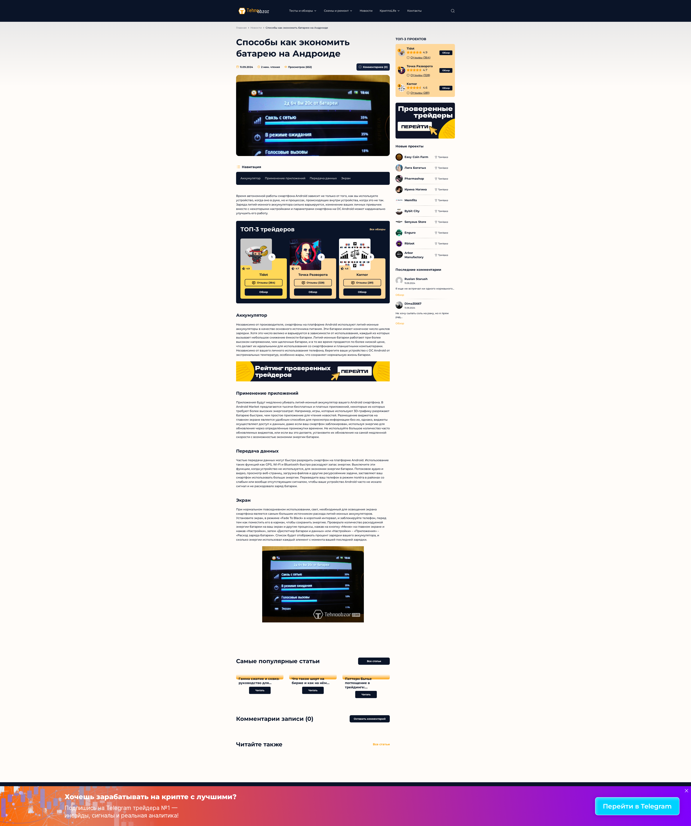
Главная (241, 27)
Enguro (410, 232)
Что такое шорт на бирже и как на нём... (310, 681)
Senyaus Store (415, 222)
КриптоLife (388, 10)
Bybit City (412, 211)
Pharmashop (414, 178)
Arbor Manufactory (414, 255)
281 (364, 282)
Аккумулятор (250, 178)
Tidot (263, 275)
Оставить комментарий (370, 718)
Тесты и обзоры (301, 10)
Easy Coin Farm (416, 157)
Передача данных (323, 178)
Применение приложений (285, 178)
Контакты (414, 10)
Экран (346, 178)
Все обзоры (377, 229)
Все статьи (374, 661)
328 (315, 282)
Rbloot (409, 243)
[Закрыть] (686, 790)
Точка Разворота (313, 275)
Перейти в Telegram (637, 806)
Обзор (263, 292)
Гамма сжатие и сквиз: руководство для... (259, 681)
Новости (366, 10)
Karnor (362, 275)
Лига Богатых (415, 168)
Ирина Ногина (416, 189)
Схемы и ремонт (336, 10)
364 (266, 282)
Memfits (411, 200)
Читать (259, 690)
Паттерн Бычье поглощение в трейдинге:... (358, 683)
